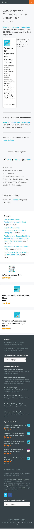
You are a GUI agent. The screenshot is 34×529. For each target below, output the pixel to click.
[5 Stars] (12, 151)
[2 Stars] (9, 151)
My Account (10, 486)
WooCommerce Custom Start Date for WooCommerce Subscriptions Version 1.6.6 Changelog (17, 238)
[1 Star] (8, 151)
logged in (16, 200)
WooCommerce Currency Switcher (16, 27)
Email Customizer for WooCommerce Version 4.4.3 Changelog (15, 230)
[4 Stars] (11, 151)
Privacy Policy (20, 522)
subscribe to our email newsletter (19, 480)
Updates (8, 167)
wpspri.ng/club (8, 140)
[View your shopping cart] (31, 2)
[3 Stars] (10, 151)
